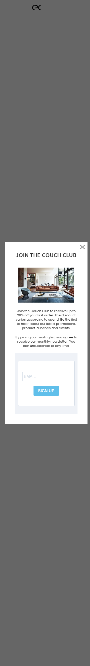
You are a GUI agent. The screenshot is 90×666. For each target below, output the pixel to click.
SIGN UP (46, 391)
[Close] (82, 247)
